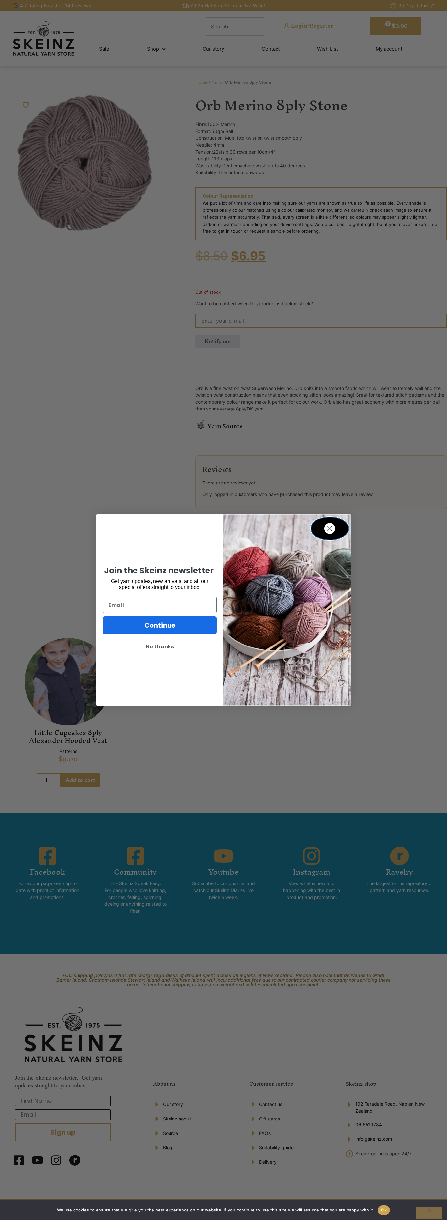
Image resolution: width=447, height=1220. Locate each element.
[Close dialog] (330, 528)
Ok (384, 1209)
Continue (159, 625)
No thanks (160, 646)
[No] (429, 1213)
